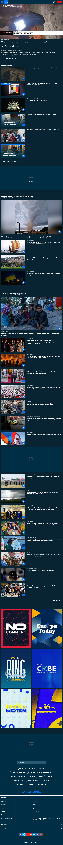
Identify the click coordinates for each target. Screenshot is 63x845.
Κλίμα (28, 490)
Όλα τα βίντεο (54, 600)
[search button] (44, 762)
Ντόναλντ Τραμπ (19, 780)
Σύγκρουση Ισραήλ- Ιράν (19, 772)
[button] (11, 161)
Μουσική (46, 780)
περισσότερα (5, 829)
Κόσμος (34, 801)
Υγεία (34, 808)
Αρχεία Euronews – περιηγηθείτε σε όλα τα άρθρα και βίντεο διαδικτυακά (46, 819)
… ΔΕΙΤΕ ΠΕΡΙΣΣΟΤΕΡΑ (9, 58)
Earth (33, 804)
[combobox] (31, 762)
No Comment (5, 235)
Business (3, 804)
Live (59, 2)
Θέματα (3, 797)
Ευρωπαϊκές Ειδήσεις (33, 369)
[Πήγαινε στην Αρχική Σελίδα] (6, 2)
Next (2, 808)
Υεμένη (29, 552)
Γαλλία (50, 776)
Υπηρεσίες (4, 824)
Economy (29, 401)
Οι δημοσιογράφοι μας (7, 818)
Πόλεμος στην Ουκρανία (18, 776)
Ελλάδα (32, 776)
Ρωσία (21, 784)
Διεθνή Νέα (4, 331)
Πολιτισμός (35, 811)
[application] (31, 21)
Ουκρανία (31, 784)
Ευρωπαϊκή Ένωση (33, 780)
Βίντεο (3, 814)
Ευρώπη (3, 801)
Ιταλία (41, 776)
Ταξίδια (3, 811)
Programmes (35, 814)
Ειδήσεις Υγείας (31, 537)
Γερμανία (40, 784)
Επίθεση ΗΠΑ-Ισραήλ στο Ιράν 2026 (41, 772)
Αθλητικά (30, 338)
